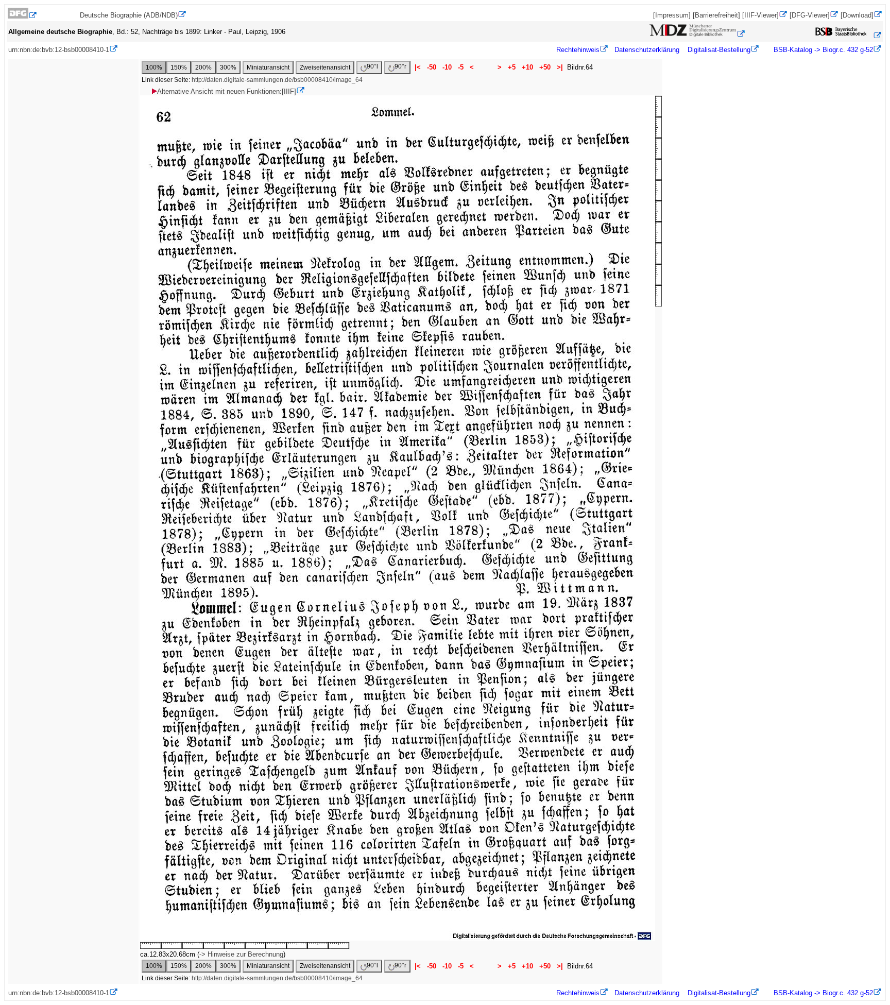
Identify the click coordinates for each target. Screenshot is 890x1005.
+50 (545, 67)
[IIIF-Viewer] (760, 15)
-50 (431, 67)
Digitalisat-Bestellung (719, 50)
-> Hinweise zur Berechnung (241, 954)
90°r (400, 66)
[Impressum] (672, 15)
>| (560, 67)
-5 (461, 67)
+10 (527, 67)
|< (418, 67)
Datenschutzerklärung (646, 50)
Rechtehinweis (578, 50)
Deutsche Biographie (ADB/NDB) (129, 15)
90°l (372, 66)
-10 (447, 67)
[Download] (857, 15)
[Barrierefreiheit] (716, 15)
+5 (512, 67)
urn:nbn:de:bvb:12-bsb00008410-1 (58, 50)
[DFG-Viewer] (810, 15)
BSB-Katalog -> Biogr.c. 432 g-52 (822, 50)
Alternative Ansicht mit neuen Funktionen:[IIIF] (226, 91)
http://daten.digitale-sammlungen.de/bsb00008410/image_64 (277, 79)
